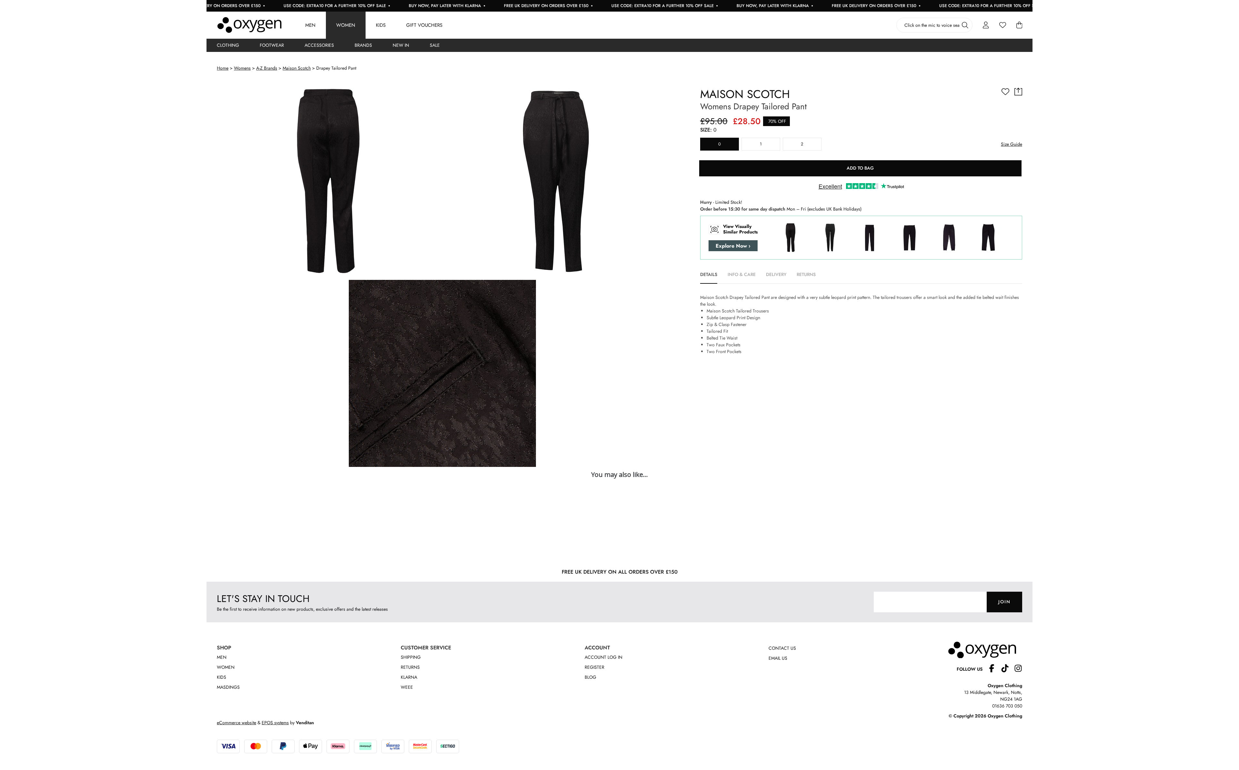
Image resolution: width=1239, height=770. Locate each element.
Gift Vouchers (424, 25)
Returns (410, 667)
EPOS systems (275, 722)
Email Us (778, 658)
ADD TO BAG (860, 168)
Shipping (411, 657)
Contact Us (782, 648)
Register (594, 667)
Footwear (272, 45)
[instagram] (1018, 669)
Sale (435, 45)
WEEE (407, 687)
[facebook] (994, 669)
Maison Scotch (297, 68)
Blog (590, 677)
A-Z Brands (266, 68)
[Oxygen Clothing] (249, 25)
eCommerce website (236, 722)
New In (401, 45)
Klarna (409, 677)
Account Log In (603, 657)
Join (1004, 601)
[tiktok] (1007, 669)
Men (310, 25)
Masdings (228, 687)
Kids (381, 25)
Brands (363, 45)
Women (345, 25)
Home (222, 68)
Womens (242, 68)
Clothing (228, 45)
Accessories (319, 45)
